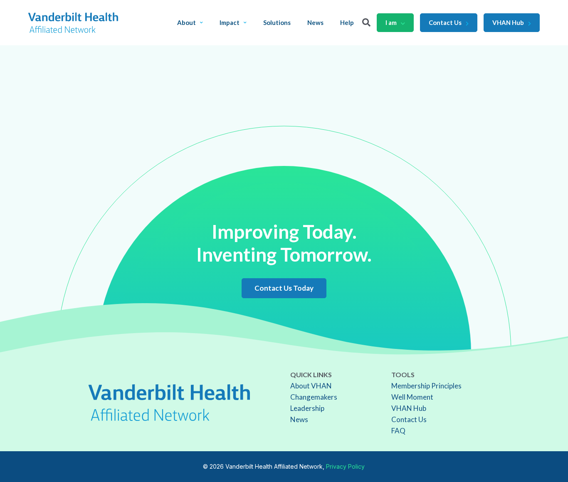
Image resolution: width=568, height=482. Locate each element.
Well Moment (412, 396)
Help (347, 23)
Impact (230, 23)
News (315, 23)
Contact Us (445, 22)
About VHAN (311, 385)
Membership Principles (426, 385)
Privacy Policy (345, 466)
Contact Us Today (284, 288)
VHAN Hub (508, 22)
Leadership (307, 408)
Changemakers (313, 396)
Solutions (277, 23)
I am (391, 22)
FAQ (398, 430)
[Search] (366, 22)
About (186, 23)
